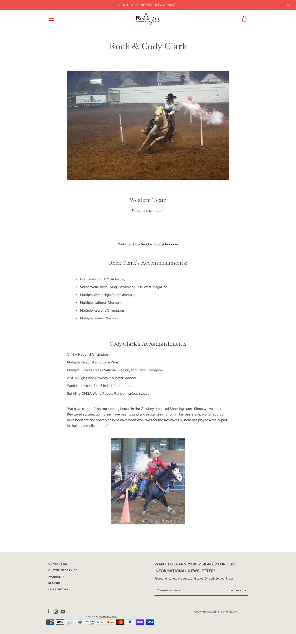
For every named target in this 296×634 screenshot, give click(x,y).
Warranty (56, 576)
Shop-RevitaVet (228, 611)
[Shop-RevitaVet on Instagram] (56, 611)
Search (54, 583)
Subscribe (234, 590)
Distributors (58, 589)
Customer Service (62, 570)
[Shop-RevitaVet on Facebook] (48, 611)
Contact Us (57, 563)
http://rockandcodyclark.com (155, 244)
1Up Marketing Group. (108, 617)
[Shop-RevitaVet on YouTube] (63, 611)
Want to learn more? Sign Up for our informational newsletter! (195, 567)
